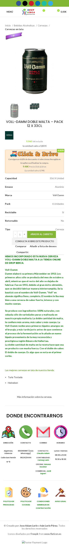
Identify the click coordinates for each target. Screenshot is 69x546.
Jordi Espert (45, 472)
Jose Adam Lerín (29, 525)
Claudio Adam (43, 453)
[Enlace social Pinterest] (31, 3)
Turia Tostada (15, 377)
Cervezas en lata (14, 29)
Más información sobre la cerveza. (34, 396)
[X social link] (24, 3)
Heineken (13, 382)
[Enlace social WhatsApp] (44, 3)
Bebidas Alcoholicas (24, 25)
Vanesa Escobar (45, 465)
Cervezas (43, 25)
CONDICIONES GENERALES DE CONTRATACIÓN (43, 504)
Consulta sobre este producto (34, 241)
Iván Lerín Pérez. (49, 525)
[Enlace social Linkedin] (37, 3)
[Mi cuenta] (51, 11)
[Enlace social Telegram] (50, 3)
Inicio (8, 25)
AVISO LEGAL (60, 501)
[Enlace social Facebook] (18, 3)
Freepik (34, 533)
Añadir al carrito (41, 234)
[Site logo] (28, 11)
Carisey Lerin (43, 460)
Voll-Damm (58, 195)
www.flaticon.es (52, 533)
